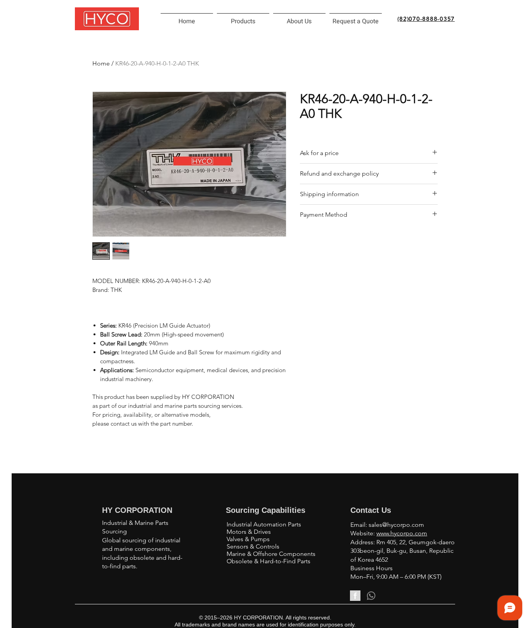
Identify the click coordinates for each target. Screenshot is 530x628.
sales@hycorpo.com (396, 524)
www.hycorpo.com (401, 533)
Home (101, 63)
